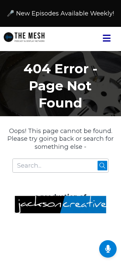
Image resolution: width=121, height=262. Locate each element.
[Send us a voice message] (108, 249)
